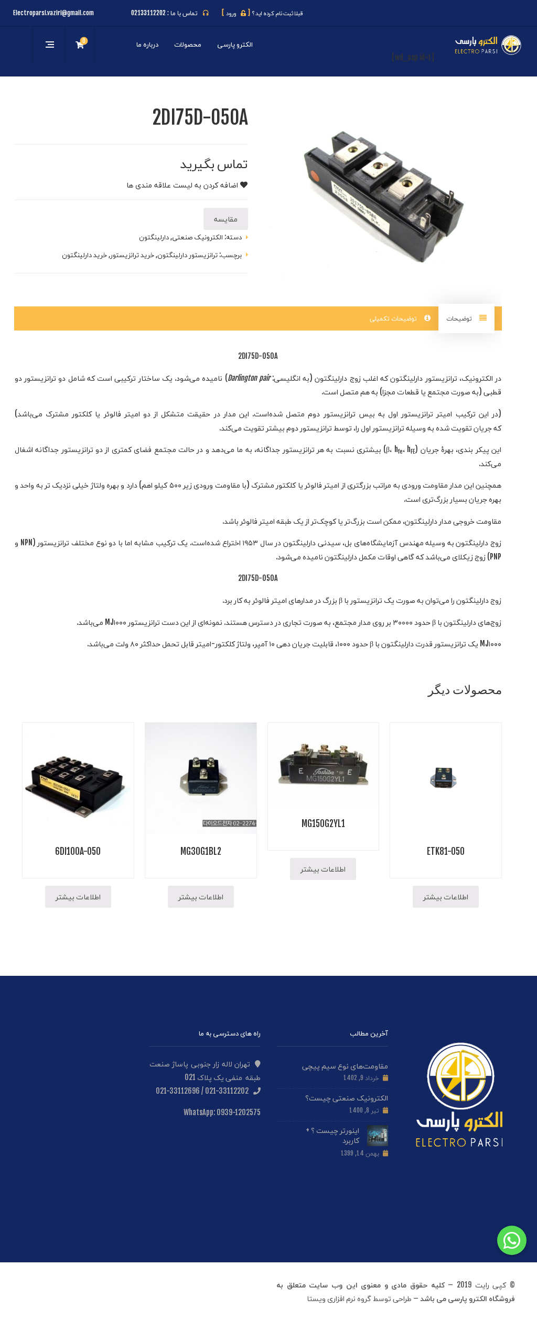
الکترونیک (477, 377)
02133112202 (148, 13)
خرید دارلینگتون (84, 254)
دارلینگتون (154, 237)
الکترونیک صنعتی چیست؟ (346, 1097)
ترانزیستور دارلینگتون (187, 254)
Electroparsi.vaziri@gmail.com (53, 13)
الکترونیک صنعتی (197, 237)
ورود (236, 13)
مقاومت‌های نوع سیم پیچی (345, 1065)
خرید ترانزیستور (132, 254)
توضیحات (460, 318)
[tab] (466, 318)
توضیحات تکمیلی (394, 318)
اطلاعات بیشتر (445, 896)
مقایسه (226, 218)
